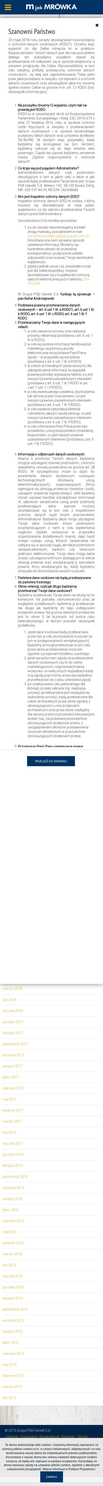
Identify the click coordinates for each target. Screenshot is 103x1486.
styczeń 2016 (12, 1276)
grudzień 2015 (13, 1287)
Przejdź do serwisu (51, 761)
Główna (12, 1437)
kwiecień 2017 (13, 1110)
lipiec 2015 (10, 1342)
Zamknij (51, 1476)
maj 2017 (9, 1099)
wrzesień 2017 (13, 1055)
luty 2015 (9, 1398)
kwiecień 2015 (13, 1376)
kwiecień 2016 (13, 1243)
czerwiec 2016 (13, 1221)
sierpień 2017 (12, 1066)
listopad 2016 (12, 1166)
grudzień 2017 (13, 1022)
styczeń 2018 (12, 1011)
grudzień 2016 (13, 1154)
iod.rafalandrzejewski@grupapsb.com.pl (58, 236)
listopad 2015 (12, 1298)
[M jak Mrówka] (51, 6)
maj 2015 (9, 1365)
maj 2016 (9, 1232)
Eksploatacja (49, 1437)
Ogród (82, 1437)
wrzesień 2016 (13, 1188)
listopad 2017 (12, 1033)
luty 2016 (9, 1265)
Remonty (68, 1437)
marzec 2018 (12, 989)
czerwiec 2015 (13, 1353)
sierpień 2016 (12, 1199)
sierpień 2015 (12, 1331)
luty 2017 (9, 1132)
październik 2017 (15, 1044)
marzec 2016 (12, 1254)
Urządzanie (28, 1437)
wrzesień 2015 (13, 1320)
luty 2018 (9, 1000)
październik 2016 (15, 1177)
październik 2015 (15, 1309)
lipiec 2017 (10, 1077)
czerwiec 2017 (13, 1088)
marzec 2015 (12, 1387)
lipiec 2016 (10, 1210)
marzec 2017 (12, 1121)
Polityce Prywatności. (82, 1469)
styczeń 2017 (12, 1143)
